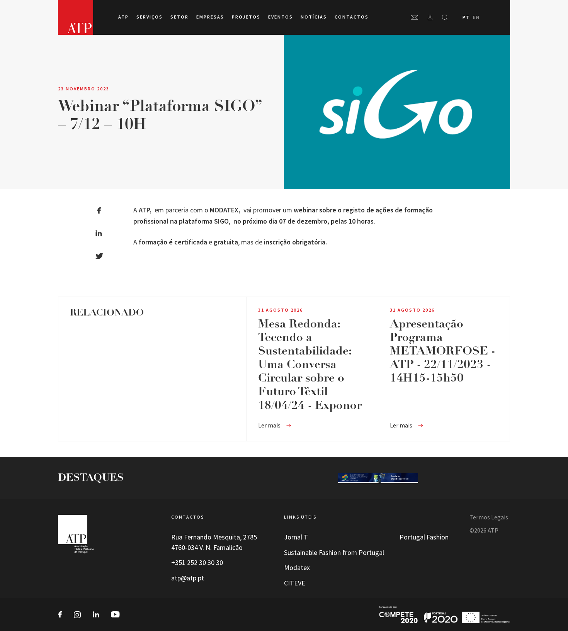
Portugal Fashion (424, 537)
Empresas (210, 17)
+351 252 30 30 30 (197, 562)
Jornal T (296, 537)
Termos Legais (488, 517)
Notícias (314, 17)
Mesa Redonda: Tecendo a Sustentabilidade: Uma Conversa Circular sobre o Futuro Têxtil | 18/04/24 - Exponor (310, 365)
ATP (123, 17)
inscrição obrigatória (294, 242)
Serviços (149, 17)
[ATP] (75, 17)
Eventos (280, 17)
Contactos (352, 17)
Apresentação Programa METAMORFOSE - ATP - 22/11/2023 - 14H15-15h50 (442, 352)
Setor (179, 17)
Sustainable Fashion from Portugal (334, 552)
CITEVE (294, 583)
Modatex (297, 567)
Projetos (246, 17)
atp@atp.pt (187, 578)
